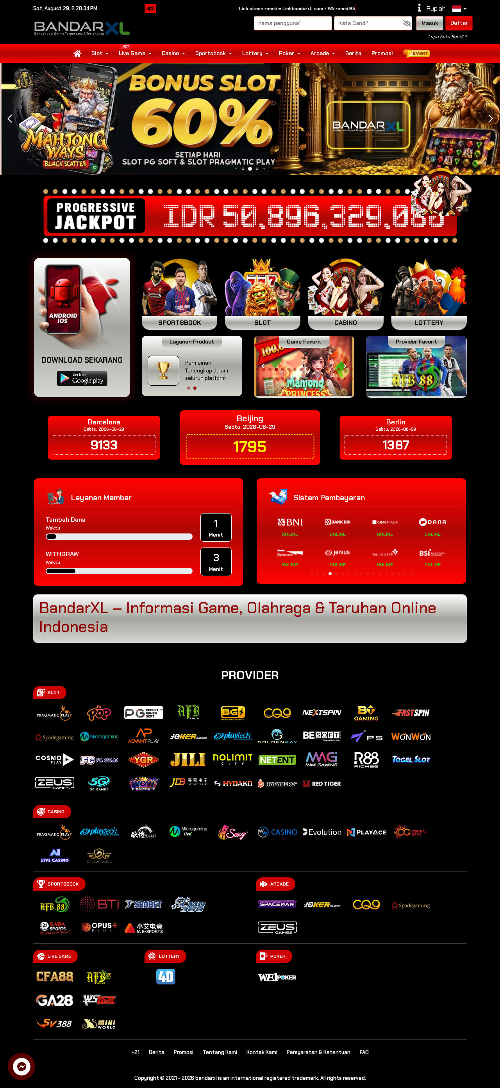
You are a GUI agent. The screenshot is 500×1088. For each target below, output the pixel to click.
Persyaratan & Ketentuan (318, 1052)
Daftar (459, 22)
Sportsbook (210, 53)
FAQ (364, 1052)
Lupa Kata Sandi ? (447, 37)
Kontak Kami (261, 1052)
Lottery (252, 53)
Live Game (132, 53)
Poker (286, 53)
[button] (490, 118)
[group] (416, 366)
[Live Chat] (446, 190)
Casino (170, 53)
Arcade (320, 53)
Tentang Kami (220, 1052)
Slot (96, 53)
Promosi (382, 53)
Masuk (429, 23)
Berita (353, 53)
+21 (135, 1052)
